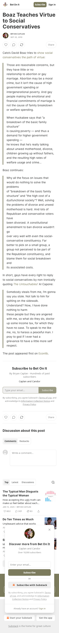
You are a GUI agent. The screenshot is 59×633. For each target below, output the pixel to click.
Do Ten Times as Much (18, 519)
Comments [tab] (10, 441)
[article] (29, 501)
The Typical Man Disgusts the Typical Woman (20, 493)
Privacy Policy (40, 599)
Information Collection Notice (35, 401)
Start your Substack (21, 617)
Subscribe (40, 4)
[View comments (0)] (13, 44)
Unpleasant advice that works (19, 523)
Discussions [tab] (28, 482)
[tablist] (17, 441)
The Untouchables (25, 284)
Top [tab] (6, 482)
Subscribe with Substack (32, 585)
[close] (49, 529)
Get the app (45, 617)
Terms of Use (45, 397)
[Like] (6, 44)
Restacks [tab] (24, 441)
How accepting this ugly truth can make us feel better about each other (21, 501)
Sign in (52, 4)
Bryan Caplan (17, 34)
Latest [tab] (15, 482)
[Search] (53, 482)
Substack (13, 626)
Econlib (43, 353)
